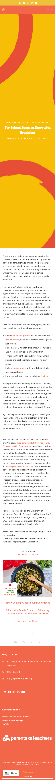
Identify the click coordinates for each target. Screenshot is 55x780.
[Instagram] (28, 3)
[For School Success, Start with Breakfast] (15, 642)
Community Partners (16, 122)
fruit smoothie (20, 368)
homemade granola (20, 335)
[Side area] (47, 10)
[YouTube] (36, 3)
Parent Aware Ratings (12, 720)
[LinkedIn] (32, 3)
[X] (20, 3)
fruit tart (45, 376)
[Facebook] (24, 3)
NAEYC (5, 724)
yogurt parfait (12, 339)
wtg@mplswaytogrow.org (19, 678)
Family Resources (40, 122)
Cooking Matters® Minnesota (19, 466)
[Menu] (51, 10)
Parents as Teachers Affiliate (16, 716)
